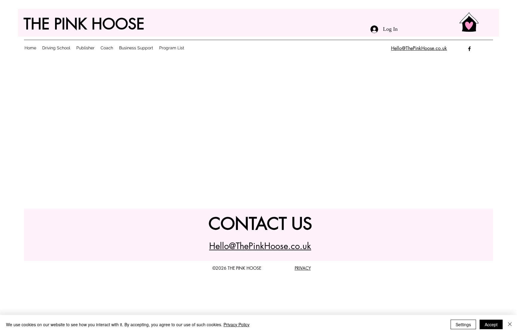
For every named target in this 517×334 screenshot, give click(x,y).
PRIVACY (303, 268)
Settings (463, 324)
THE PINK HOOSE (84, 24)
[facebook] (469, 49)
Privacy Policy (236, 324)
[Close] (509, 324)
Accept (491, 324)
